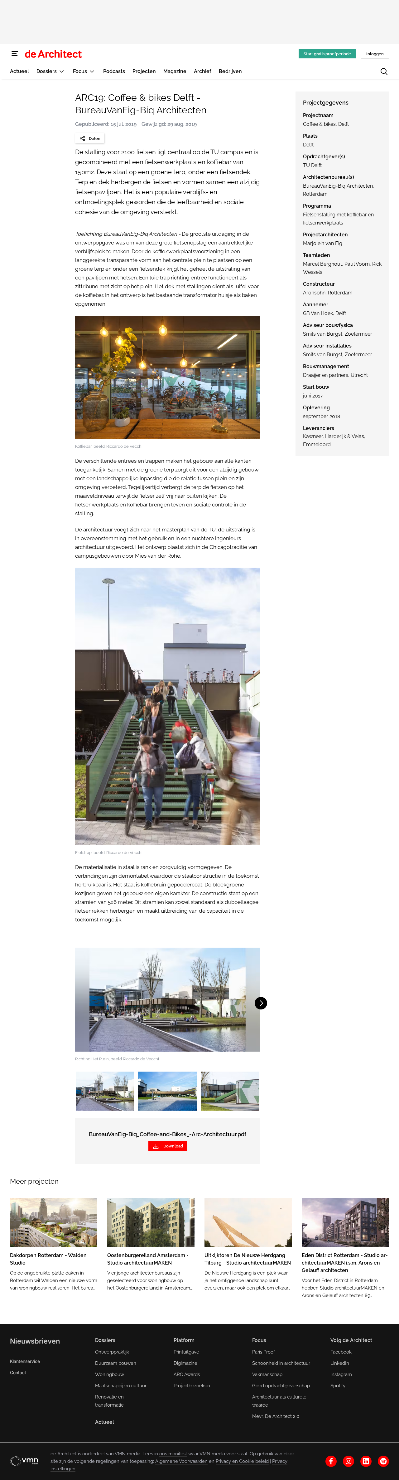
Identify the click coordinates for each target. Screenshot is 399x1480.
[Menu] (15, 53)
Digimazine (185, 1363)
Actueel (104, 1422)
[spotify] (383, 1461)
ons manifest (173, 1454)
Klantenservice (25, 1361)
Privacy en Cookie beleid (242, 1461)
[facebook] (331, 1461)
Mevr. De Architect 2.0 (275, 1416)
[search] (384, 71)
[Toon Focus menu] (92, 71)
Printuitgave (186, 1352)
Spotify (337, 1386)
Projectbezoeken (192, 1386)
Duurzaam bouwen (115, 1363)
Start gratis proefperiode (327, 54)
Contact (18, 1372)
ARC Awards (187, 1374)
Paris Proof (263, 1352)
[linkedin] (366, 1461)
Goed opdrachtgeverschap (281, 1386)
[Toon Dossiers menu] (61, 71)
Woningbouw (109, 1374)
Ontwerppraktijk (112, 1352)
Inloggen (375, 54)
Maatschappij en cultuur (121, 1386)
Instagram (341, 1374)
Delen (94, 138)
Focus (259, 1340)
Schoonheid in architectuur (281, 1363)
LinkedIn (339, 1363)
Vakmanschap (267, 1374)
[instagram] (348, 1461)
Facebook (341, 1352)
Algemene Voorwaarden (181, 1461)
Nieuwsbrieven (35, 1341)
